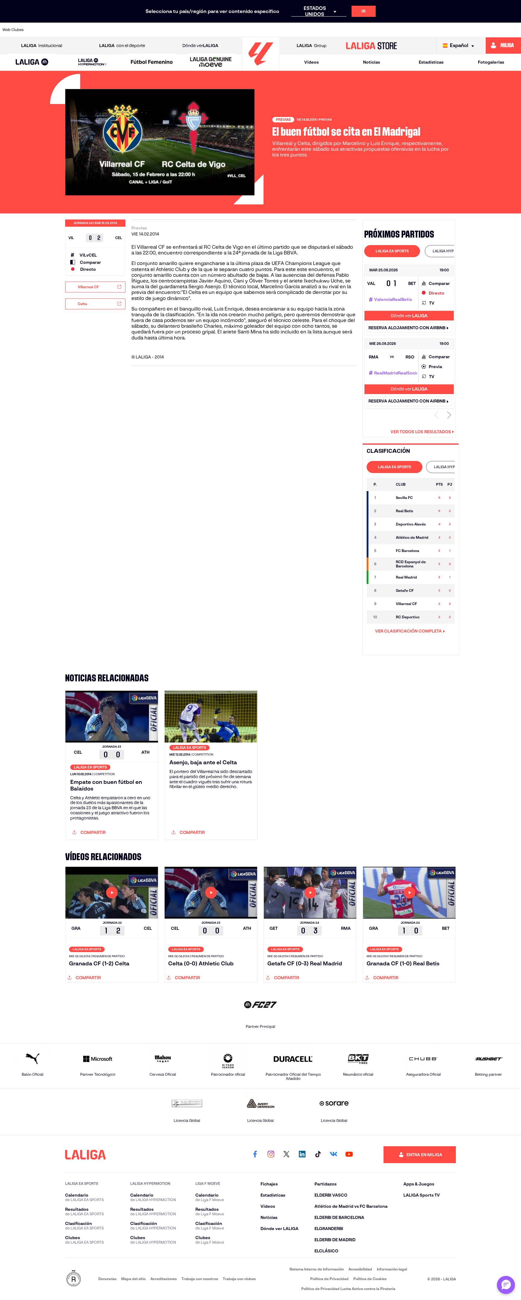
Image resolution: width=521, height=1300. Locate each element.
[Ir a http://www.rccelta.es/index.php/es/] (117, 29)
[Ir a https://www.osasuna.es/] (93, 29)
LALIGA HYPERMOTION (453, 251)
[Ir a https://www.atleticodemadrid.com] (68, 29)
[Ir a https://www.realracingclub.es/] (291, 29)
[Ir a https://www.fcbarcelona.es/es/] (192, 29)
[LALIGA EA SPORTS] (32, 62)
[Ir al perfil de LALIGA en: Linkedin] (302, 1154)
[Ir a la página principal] (260, 68)
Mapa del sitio (133, 1279)
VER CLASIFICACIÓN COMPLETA (408, 631)
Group (312, 45)
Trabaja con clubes (239, 1279)
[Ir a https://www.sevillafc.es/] (464, 29)
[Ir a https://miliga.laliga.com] (503, 45)
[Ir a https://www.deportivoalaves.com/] (142, 29)
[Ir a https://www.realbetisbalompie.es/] (390, 29)
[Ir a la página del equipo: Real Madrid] (386, 577)
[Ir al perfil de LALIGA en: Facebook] (255, 1154)
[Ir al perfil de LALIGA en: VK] (333, 1154)
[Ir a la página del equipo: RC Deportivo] (386, 617)
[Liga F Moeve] (151, 62)
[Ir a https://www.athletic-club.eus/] (43, 29)
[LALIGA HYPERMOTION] (92, 62)
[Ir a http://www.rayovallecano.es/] (315, 29)
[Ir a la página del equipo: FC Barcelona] (386, 550)
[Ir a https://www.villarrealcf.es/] (514, 29)
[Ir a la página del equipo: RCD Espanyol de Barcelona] (386, 564)
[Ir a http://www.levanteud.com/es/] (241, 29)
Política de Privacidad (329, 1279)
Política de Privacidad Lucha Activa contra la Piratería (348, 1289)
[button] (32, 62)
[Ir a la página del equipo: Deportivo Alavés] (386, 524)
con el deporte (122, 45)
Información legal (392, 1269)
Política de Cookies (370, 1279)
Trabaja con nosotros (200, 1279)
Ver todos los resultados (420, 431)
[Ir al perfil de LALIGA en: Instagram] (270, 1154)
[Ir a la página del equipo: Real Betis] (386, 511)
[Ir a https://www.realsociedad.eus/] (439, 29)
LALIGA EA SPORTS (392, 251)
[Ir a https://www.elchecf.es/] (167, 29)
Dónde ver (200, 45)
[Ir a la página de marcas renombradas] (73, 1278)
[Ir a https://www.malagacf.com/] (266, 29)
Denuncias (107, 1279)
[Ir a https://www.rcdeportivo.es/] (340, 29)
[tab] (392, 251)
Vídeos (311, 62)
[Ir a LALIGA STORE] (372, 45)
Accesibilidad (360, 1269)
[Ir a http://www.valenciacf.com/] (489, 29)
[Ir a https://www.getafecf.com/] (217, 29)
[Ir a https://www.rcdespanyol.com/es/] (365, 29)
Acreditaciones (163, 1279)
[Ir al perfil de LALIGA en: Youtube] (349, 1154)
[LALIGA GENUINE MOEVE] (210, 62)
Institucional (41, 45)
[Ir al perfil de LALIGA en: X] (286, 1154)
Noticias (371, 62)
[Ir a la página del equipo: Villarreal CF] (386, 603)
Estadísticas (431, 62)
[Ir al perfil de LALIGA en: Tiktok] (317, 1154)
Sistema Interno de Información (316, 1269)
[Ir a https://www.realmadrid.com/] (415, 29)
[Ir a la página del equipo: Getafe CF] (386, 590)
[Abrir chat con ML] (506, 1285)
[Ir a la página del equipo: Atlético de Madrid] (386, 537)
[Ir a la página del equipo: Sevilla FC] (386, 497)
